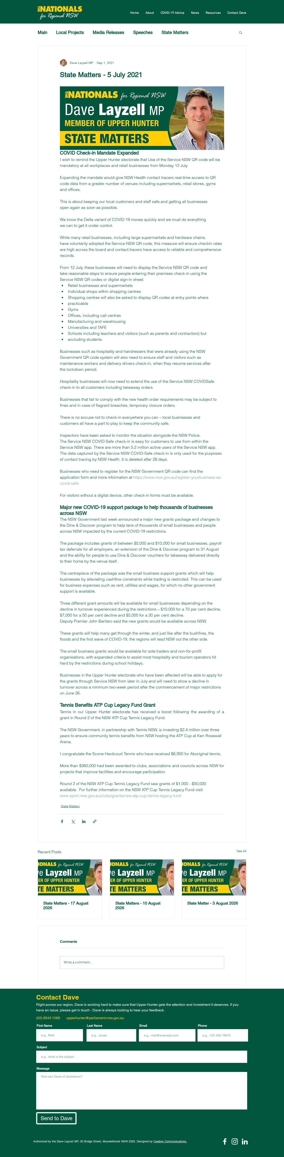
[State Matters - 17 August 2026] (70, 877)
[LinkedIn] (245, 1141)
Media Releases (108, 32)
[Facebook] (225, 1141)
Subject (42, 1047)
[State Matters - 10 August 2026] (142, 877)
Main (42, 32)
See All (241, 851)
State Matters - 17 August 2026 (65, 905)
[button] (241, 32)
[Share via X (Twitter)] (73, 821)
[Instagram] (235, 1141)
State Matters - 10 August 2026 (137, 905)
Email (143, 1025)
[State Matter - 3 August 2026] (214, 877)
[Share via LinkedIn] (84, 821)
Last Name (94, 1025)
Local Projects (70, 32)
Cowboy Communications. (170, 1141)
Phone (202, 1025)
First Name (44, 1025)
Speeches (143, 32)
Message (43, 1068)
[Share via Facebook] (62, 821)
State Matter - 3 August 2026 (212, 903)
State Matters (175, 32)
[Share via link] (95, 821)
